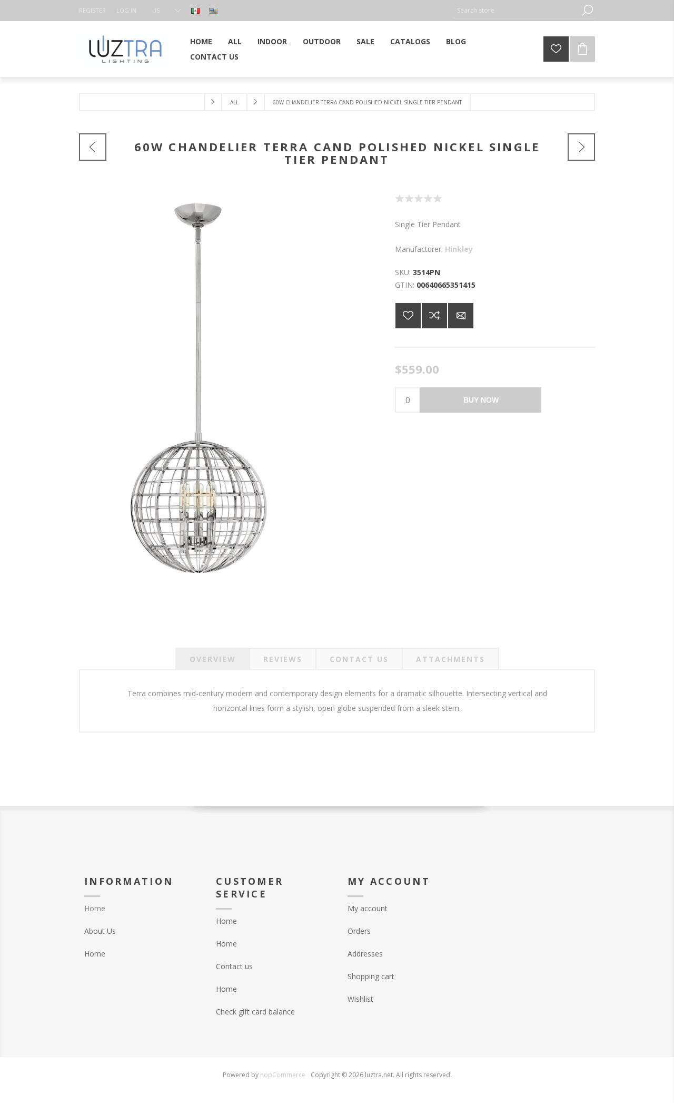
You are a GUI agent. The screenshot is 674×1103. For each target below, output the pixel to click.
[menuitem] (139, 931)
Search (587, 10)
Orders (359, 931)
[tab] (212, 659)
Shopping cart (371, 976)
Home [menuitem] (94, 908)
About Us (100, 931)
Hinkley (459, 249)
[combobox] (516, 10)
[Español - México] (195, 10)
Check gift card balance (255, 1012)
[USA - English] (213, 10)
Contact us (234, 966)
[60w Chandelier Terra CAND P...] (92, 147)
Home (94, 954)
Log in (126, 10)
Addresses (365, 954)
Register (92, 10)
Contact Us (359, 659)
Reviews (282, 659)
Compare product (434, 315)
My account (368, 908)
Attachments (450, 659)
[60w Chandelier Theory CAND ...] (581, 147)
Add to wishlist (408, 315)
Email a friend (460, 315)
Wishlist (360, 999)
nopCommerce (282, 1074)
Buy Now (481, 400)
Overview (213, 659)
